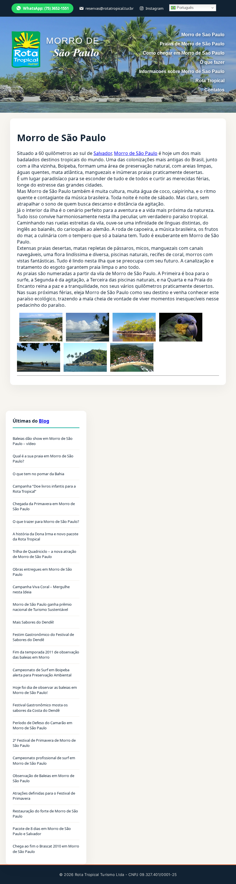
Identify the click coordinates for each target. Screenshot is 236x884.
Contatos (214, 89)
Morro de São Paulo (135, 153)
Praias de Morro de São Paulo (192, 43)
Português (185, 7)
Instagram (154, 8)
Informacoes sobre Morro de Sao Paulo (181, 71)
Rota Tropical (209, 80)
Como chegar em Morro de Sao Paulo (183, 53)
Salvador (103, 153)
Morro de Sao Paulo (202, 34)
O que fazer (212, 62)
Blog (44, 421)
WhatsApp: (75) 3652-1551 (46, 8)
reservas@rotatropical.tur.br (109, 8)
